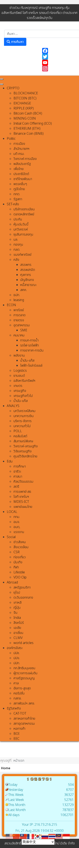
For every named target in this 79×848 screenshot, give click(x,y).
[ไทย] (52, 836)
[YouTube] (58, 63)
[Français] (30, 836)
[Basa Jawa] (66, 836)
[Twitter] (58, 57)
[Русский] (45, 836)
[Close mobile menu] (1, 84)
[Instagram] (58, 68)
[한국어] (38, 836)
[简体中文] (16, 836)
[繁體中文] (23, 836)
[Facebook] (58, 51)
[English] (9, 836)
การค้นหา (17, 41)
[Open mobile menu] (1, 79)
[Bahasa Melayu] (59, 836)
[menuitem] (13, 88)
